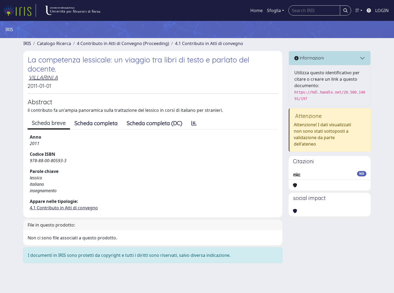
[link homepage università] (72, 10)
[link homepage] (19, 10)
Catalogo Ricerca (54, 43)
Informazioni (311, 58)
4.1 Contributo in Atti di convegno (209, 43)
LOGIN (382, 10)
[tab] (194, 123)
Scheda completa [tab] (96, 123)
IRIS (27, 43)
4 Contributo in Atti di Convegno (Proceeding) (123, 43)
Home (256, 10)
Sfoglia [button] (274, 10)
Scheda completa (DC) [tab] (154, 123)
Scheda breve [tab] (49, 123)
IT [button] (357, 10)
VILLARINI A (43, 77)
